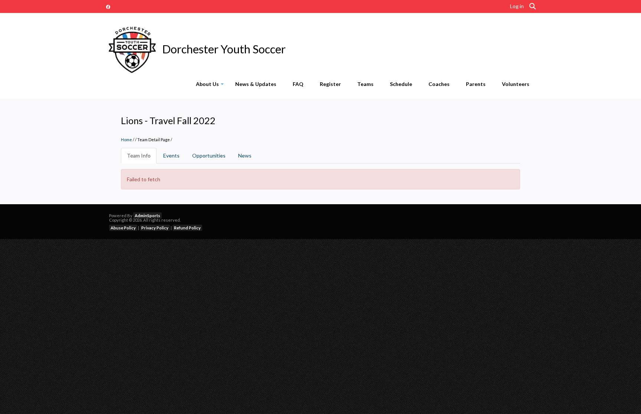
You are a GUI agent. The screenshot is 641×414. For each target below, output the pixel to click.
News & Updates (255, 84)
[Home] (132, 49)
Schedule (401, 84)
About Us (211, 85)
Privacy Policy (154, 227)
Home (126, 139)
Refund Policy (187, 227)
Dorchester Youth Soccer (224, 49)
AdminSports (147, 215)
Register (330, 84)
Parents (476, 84)
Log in (517, 6)
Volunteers (515, 84)
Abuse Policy (123, 227)
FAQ (298, 84)
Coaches (439, 84)
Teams (365, 84)
